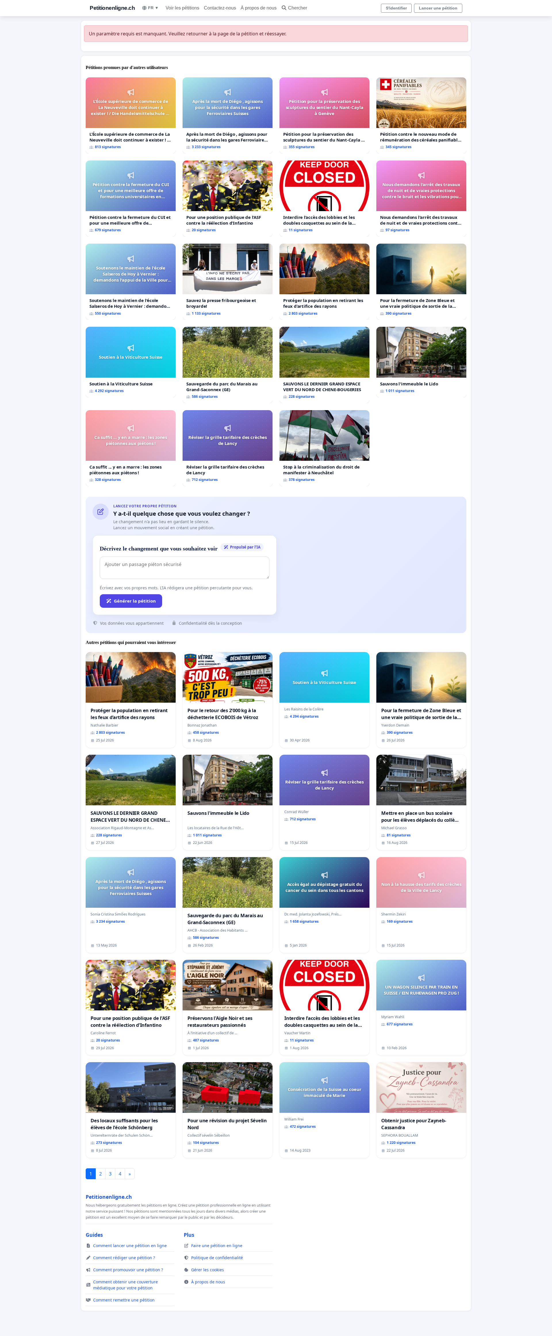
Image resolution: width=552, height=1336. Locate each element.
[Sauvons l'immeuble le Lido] (421, 362)
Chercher (297, 7)
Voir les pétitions (182, 7)
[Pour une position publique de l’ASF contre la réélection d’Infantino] (228, 198)
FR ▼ (153, 7)
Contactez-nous (220, 7)
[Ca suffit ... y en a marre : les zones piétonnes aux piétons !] (131, 448)
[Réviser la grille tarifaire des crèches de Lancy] (228, 448)
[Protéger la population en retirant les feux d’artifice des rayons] (324, 282)
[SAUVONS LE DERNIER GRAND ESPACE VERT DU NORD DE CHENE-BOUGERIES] (324, 365)
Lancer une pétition (438, 8)
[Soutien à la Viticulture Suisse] (131, 362)
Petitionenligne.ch (112, 8)
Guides (94, 1234)
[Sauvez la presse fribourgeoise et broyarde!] (228, 282)
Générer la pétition (135, 601)
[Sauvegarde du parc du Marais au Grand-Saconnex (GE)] (228, 365)
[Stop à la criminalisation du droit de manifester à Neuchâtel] (324, 448)
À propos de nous (259, 7)
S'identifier (396, 8)
